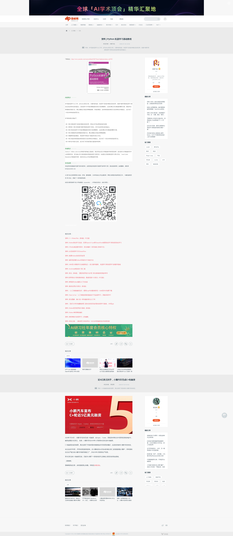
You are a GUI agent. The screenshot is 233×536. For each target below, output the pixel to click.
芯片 (117, 25)
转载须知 (97, 465)
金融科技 (99, 25)
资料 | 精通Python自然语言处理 (75, 255)
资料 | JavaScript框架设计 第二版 (75, 269)
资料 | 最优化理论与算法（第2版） (76, 286)
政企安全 (123, 25)
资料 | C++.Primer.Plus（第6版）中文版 (77, 238)
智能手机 (158, 477)
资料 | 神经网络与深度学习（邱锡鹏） (77, 317)
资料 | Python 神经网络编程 (73, 312)
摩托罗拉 (156, 147)
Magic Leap (149, 155)
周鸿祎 (156, 481)
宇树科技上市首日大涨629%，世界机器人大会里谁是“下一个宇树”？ (156, 120)
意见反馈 (83, 525)
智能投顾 (155, 164)
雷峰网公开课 (85, 19)
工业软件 (139, 28)
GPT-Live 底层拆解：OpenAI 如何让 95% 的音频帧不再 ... (72, 371)
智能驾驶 (83, 25)
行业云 (141, 25)
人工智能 (73, 25)
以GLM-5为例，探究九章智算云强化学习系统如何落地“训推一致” (156, 127)
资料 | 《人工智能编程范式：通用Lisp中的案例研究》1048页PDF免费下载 (88, 290)
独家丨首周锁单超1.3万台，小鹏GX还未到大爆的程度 (124, 500)
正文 (80, 30)
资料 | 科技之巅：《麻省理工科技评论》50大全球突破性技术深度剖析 (87, 321)
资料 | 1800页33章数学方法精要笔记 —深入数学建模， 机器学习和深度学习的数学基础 (93, 264)
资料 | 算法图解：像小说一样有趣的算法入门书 (80, 299)
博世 (147, 164)
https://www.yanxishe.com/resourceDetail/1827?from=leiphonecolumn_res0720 (91, 59)
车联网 (148, 481)
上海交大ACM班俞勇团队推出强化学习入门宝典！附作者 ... (124, 371)
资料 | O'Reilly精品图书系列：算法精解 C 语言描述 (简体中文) (84, 247)
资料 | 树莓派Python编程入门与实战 (76, 282)
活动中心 (96, 19)
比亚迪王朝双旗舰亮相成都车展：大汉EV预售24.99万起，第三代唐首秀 (156, 442)
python (68, 355)
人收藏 (70, 344)
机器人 (160, 28)
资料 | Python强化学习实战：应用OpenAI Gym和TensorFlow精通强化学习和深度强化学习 (93, 242)
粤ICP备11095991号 (106, 534)
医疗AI (95, 28)
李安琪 (112, 384)
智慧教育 (121, 28)
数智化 (91, 25)
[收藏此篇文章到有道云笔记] (116, 344)
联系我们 (67, 525)
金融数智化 (84, 28)
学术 (72, 28)
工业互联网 (149, 25)
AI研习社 (112, 44)
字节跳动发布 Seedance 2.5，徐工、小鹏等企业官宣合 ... (89, 500)
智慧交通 (127, 28)
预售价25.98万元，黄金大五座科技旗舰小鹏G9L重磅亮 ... (72, 500)
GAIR (104, 19)
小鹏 (68, 484)
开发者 (148, 160)
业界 (67, 25)
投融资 (100, 28)
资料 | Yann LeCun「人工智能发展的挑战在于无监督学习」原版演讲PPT (88, 295)
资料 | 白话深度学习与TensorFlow (75, 251)
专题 (111, 19)
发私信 (156, 86)
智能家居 (166, 28)
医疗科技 (108, 25)
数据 (154, 151)
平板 (158, 155)
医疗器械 (105, 28)
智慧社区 (132, 28)
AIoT (157, 25)
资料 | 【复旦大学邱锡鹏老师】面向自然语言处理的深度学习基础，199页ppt (89, 304)
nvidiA (148, 147)
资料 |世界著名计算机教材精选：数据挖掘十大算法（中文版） (85, 277)
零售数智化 (78, 28)
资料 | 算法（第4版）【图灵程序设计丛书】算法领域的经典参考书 (86, 273)
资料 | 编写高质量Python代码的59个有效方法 (79, 260)
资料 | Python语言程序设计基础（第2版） (78, 308)
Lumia (156, 160)
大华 (163, 160)
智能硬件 (155, 28)
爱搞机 (121, 19)
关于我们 (75, 525)
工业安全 (144, 28)
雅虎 (147, 151)
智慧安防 (115, 28)
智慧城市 (132, 25)
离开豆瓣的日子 (86, 369)
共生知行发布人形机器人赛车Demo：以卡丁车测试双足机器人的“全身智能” (155, 134)
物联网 (150, 28)
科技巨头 (92, 28)
